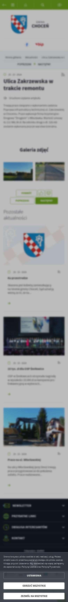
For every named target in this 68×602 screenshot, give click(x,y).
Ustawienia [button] (34, 575)
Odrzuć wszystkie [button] (34, 585)
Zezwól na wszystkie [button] (34, 596)
